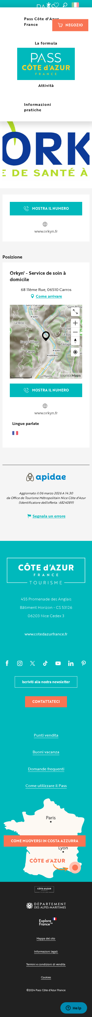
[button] (65, 5)
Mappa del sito (46, 938)
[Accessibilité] (48, 5)
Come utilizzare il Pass (46, 786)
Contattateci (46, 701)
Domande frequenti (46, 769)
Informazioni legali (46, 951)
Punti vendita (46, 735)
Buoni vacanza (46, 752)
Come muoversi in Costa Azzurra (44, 840)
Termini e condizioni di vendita (45, 964)
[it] (75, 5)
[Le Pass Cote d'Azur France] (46, 64)
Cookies (46, 977)
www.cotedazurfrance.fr (46, 634)
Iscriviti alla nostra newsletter (46, 681)
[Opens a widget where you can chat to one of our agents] (73, 1008)
